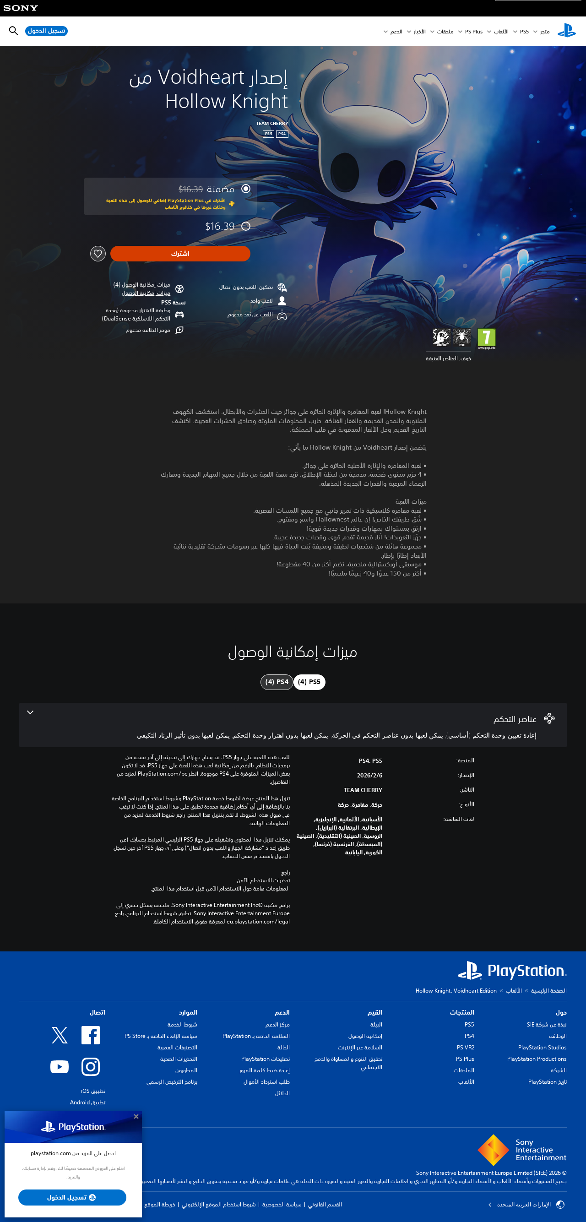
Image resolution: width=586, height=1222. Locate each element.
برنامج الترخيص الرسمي (171, 1082)
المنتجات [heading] (462, 1012)
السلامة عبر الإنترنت (360, 1047)
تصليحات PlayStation (265, 1059)
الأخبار (420, 31)
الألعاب (501, 31)
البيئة (376, 1024)
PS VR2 (465, 1047)
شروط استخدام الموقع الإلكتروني (219, 1204)
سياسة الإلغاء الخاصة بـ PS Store (161, 1036)
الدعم (396, 31)
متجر (545, 31)
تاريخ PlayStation (547, 1082)
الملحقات (464, 1070)
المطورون (186, 1070)
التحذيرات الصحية (178, 1059)
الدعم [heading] (282, 1012)
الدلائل (282, 1093)
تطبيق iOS (93, 1091)
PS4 (469, 1036)
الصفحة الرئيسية (549, 990)
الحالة (283, 1047)
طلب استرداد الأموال (267, 1082)
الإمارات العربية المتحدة (524, 1204)
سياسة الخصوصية (282, 1204)
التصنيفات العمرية (177, 1047)
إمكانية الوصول (365, 1036)
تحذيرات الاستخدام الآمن (263, 880)
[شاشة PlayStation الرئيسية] (566, 31)
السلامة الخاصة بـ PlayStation (256, 1036)
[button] (146, 293)
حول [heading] (561, 1012)
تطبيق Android (87, 1102)
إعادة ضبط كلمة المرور (264, 1070)
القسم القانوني (325, 1204)
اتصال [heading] (97, 1012)
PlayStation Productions (537, 1059)
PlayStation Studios (542, 1047)
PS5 (469, 1024)
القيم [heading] (375, 1012)
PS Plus (474, 31)
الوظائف (558, 1036)
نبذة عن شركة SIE (547, 1024)
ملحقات (445, 31)
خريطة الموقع (159, 1204)
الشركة (559, 1070)
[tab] (309, 682)
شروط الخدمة (182, 1024)
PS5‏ (524, 31)
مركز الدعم (278, 1024)
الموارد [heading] (188, 1012)
